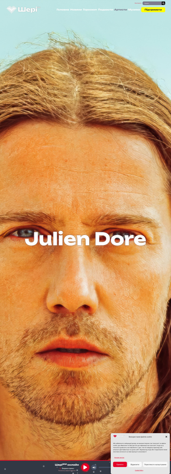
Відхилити (135, 464)
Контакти (138, 3)
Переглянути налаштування (155, 464)
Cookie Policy (139, 470)
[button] (166, 437)
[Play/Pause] (85, 467)
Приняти (119, 464)
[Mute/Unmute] (94, 467)
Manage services (119, 457)
